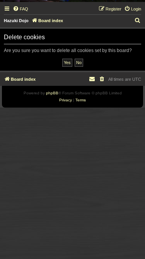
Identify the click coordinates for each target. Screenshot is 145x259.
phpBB (52, 93)
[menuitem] (20, 9)
